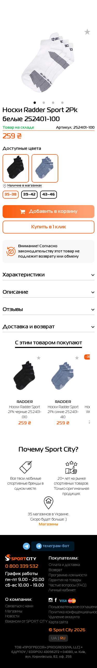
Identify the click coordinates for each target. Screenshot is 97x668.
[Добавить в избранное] (87, 32)
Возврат (55, 570)
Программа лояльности (68, 575)
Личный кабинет (62, 590)
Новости (12, 616)
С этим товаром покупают (48, 343)
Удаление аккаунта (64, 617)
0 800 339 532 (21, 566)
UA (54, 638)
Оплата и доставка (64, 564)
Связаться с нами (19, 606)
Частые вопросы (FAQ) (67, 585)
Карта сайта (58, 622)
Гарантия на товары (65, 580)
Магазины (48, 524)
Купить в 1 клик (48, 227)
